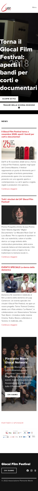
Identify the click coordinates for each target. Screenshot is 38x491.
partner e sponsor (12, 423)
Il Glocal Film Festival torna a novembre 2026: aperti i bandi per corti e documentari (17, 134)
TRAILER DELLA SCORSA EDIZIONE (19, 105)
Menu (34, 7)
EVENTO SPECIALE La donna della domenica (18, 268)
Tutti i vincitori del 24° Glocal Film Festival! (17, 200)
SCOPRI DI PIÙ (9, 99)
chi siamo (12, 395)
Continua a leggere (9, 189)
